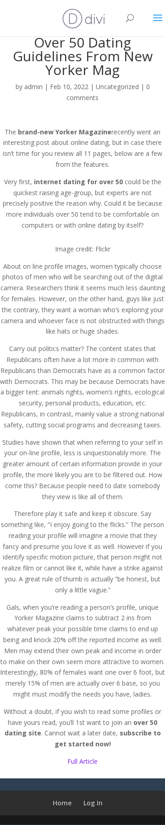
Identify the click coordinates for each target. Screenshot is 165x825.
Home (62, 802)
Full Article (82, 761)
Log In (93, 802)
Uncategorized (117, 86)
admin (33, 86)
